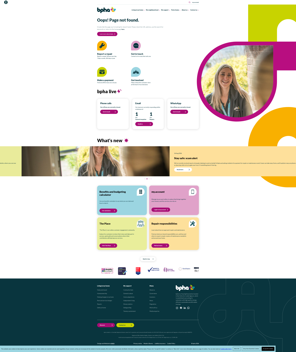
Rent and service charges (104, 300)
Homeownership (102, 293)
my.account (195, 2)
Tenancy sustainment (129, 311)
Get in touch (106, 112)
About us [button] (185, 10)
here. (123, 29)
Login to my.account (160, 209)
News (151, 300)
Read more (128, 169)
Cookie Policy (171, 343)
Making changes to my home (105, 297)
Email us (140, 124)
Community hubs (128, 290)
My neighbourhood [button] (152, 10)
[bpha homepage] (185, 290)
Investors (152, 297)
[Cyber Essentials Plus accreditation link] (105, 274)
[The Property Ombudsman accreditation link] (198, 269)
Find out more (158, 245)
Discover (102, 325)
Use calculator (106, 210)
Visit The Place (106, 245)
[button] (189, 2)
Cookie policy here (225, 349)
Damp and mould (102, 290)
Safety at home (101, 307)
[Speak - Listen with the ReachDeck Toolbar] (6, 2)
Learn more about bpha (106, 34)
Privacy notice (137, 343)
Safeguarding (127, 307)
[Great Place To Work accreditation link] (121, 274)
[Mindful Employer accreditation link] (136, 271)
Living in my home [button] (137, 10)
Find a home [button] (175, 10)
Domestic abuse (128, 293)
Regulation (153, 304)
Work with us (153, 307)
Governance (153, 293)
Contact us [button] (193, 10)
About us (152, 290)
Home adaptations (128, 297)
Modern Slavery (148, 343)
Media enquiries (154, 311)
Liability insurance (160, 343)
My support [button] (165, 10)
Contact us (122, 325)
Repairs (99, 304)
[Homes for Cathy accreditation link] (152, 272)
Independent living (129, 300)
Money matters (128, 304)
